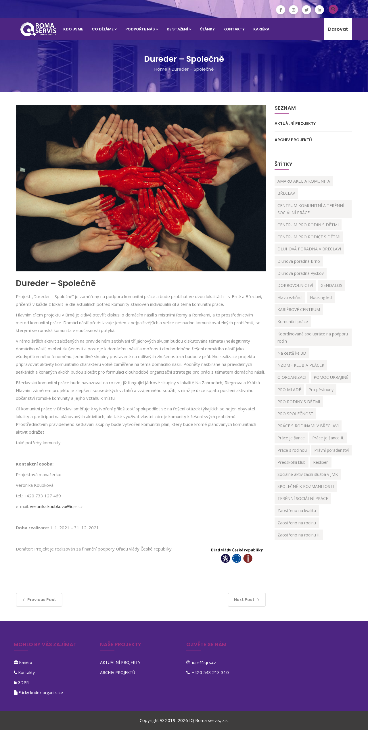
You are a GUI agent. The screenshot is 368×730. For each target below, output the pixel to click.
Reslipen (321, 462)
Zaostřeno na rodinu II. (298, 535)
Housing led (321, 297)
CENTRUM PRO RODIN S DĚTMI (308, 224)
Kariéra (25, 662)
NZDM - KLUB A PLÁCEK (300, 365)
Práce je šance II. (328, 438)
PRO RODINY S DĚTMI (298, 401)
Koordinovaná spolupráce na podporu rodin (312, 337)
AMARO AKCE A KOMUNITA (303, 181)
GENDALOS (331, 285)
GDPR (23, 682)
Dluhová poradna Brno (298, 261)
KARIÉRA (261, 29)
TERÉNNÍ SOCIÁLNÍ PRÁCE (302, 498)
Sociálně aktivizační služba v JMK (307, 474)
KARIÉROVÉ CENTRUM (298, 309)
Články (207, 29)
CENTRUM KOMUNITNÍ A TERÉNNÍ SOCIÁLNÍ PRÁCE (310, 209)
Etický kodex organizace (40, 692)
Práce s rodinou (292, 450)
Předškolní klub (291, 462)
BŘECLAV (286, 193)
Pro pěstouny (321, 389)
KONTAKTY (234, 29)
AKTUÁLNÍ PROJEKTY (295, 123)
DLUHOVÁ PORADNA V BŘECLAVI (309, 249)
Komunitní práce (292, 321)
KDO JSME (73, 29)
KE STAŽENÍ (177, 29)
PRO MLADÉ (289, 389)
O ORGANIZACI (291, 377)
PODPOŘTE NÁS (140, 29)
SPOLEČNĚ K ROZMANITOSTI (305, 486)
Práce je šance (291, 438)
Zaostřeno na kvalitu (296, 510)
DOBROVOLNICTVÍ (295, 285)
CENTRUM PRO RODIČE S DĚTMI (308, 237)
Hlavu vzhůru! (289, 297)
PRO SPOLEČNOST (295, 413)
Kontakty (26, 672)
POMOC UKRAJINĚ (331, 377)
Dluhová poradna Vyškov (300, 273)
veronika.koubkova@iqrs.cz (56, 506)
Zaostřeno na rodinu (296, 523)
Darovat (338, 29)
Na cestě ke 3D (291, 353)
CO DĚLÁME (103, 29)
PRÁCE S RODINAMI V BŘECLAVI (308, 425)
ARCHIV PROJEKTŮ (293, 140)
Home (160, 69)
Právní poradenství (331, 450)
